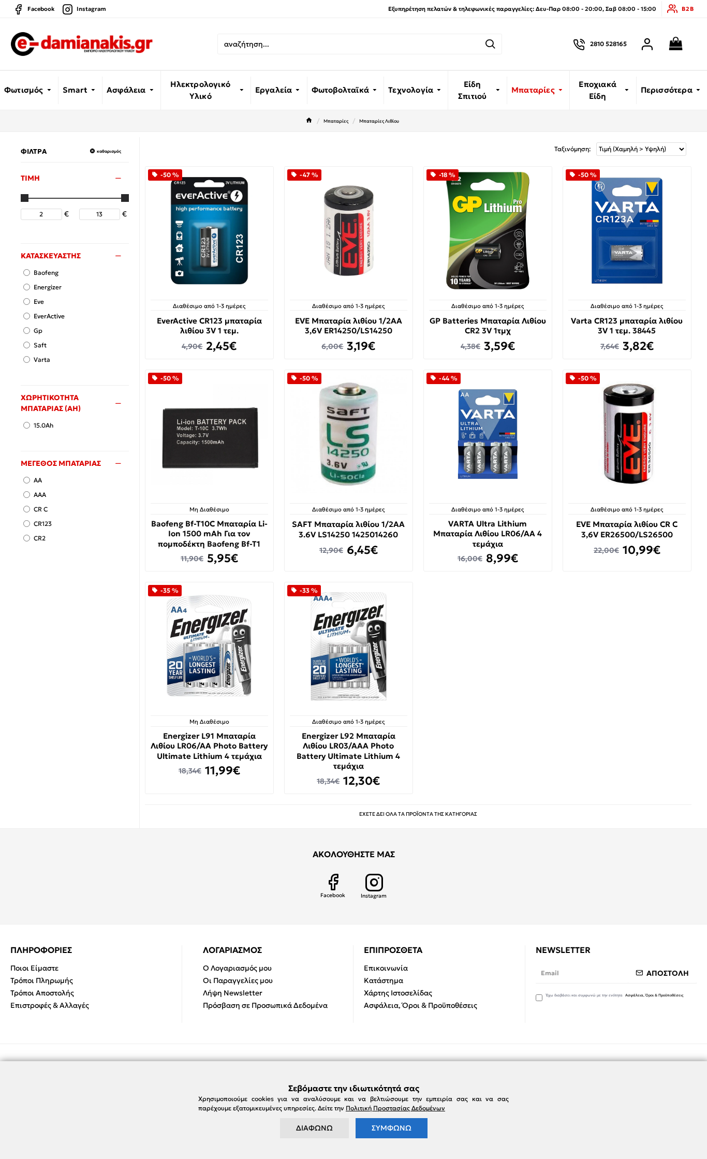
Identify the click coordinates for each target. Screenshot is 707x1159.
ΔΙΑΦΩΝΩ (314, 1128)
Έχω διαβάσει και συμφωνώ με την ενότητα (614, 995)
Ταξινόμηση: (572, 149)
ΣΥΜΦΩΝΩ (391, 1128)
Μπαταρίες (335, 121)
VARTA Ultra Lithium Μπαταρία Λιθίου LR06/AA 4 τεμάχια (487, 534)
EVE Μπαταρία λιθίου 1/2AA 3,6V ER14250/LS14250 (348, 326)
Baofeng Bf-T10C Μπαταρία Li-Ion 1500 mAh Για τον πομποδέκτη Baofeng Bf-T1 (209, 534)
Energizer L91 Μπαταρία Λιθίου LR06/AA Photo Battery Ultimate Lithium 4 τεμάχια (209, 746)
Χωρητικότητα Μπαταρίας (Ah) (51, 403)
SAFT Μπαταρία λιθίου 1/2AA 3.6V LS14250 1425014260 (348, 529)
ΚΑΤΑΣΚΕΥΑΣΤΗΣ (51, 255)
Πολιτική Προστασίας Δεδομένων (395, 1108)
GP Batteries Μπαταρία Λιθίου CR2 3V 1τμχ (488, 326)
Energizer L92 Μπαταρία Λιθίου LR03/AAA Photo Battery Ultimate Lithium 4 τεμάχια (348, 751)
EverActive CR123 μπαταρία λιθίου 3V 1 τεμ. (209, 326)
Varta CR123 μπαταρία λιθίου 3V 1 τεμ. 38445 (627, 326)
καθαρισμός (109, 151)
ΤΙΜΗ (30, 178)
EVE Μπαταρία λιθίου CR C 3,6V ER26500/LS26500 (626, 529)
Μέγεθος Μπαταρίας (61, 463)
